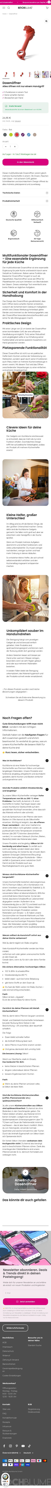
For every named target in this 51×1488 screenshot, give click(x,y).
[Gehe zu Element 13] (5, 75)
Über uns (6, 1409)
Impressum (7, 1347)
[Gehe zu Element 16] (29, 75)
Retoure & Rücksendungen (9, 1432)
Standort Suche (34, 1345)
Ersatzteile (7, 1438)
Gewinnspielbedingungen (12, 1369)
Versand (18, 121)
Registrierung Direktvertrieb (34, 1410)
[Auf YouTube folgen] (23, 1446)
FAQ (4, 1413)
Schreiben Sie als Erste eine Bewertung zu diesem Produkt (25, 698)
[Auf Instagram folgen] (10, 1446)
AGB (4, 1342)
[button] (25, 698)
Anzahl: (5, 141)
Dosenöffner (13, 14)
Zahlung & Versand (10, 1360)
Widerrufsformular (15, 1328)
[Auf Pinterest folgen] (16, 1446)
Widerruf (6, 1355)
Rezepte (6, 1422)
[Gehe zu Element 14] (13, 75)
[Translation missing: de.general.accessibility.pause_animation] (49, 2)
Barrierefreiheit (8, 1364)
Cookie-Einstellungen (11, 1375)
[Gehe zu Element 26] (45, 75)
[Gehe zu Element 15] (21, 75)
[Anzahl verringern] (6, 146)
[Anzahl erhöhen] (15, 146)
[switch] (5, 1484)
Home (4, 14)
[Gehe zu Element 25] (37, 75)
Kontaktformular (9, 1418)
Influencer (6, 1426)
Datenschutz (8, 1351)
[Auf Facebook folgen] (4, 1446)
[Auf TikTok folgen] (29, 1446)
